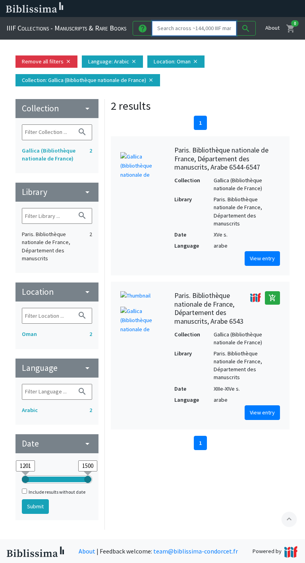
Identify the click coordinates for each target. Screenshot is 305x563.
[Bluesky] (227, 9)
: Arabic (112, 61)
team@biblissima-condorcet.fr (195, 551)
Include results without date (57, 492)
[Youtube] (252, 9)
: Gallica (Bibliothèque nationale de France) (88, 80)
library (57, 192)
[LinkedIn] (214, 9)
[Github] (265, 9)
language (57, 368)
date (57, 443)
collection (57, 108)
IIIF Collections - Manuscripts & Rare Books (66, 27)
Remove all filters (46, 61)
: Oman (176, 61)
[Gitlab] (278, 9)
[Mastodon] (240, 9)
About (272, 27)
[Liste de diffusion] (201, 9)
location (57, 291)
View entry (262, 258)
